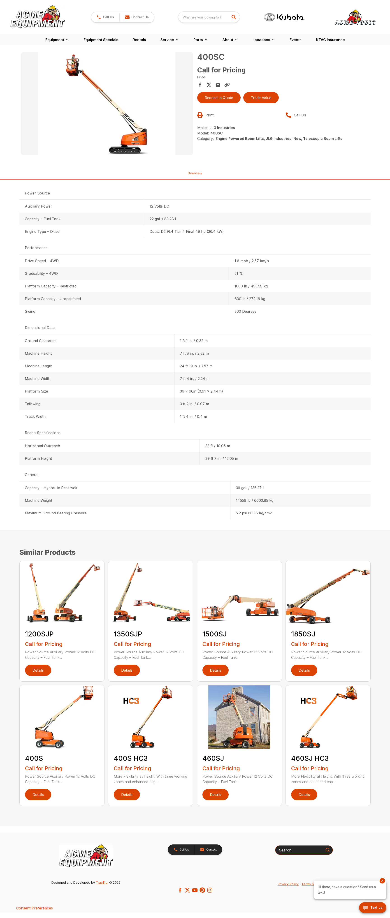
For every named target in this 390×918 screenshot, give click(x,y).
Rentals (139, 39)
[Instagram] (210, 890)
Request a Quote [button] (219, 97)
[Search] (327, 850)
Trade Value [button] (261, 97)
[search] (234, 17)
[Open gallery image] (107, 103)
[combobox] (209, 17)
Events (296, 39)
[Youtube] (195, 890)
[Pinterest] (202, 890)
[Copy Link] (227, 85)
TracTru (101, 882)
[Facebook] (180, 890)
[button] (105, 17)
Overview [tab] (195, 173)
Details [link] (38, 670)
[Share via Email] (218, 85)
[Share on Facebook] (200, 85)
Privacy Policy (288, 884)
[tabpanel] (107, 104)
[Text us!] (372, 908)
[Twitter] (187, 890)
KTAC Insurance (330, 39)
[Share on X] (209, 85)
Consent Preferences (34, 908)
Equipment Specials (101, 39)
